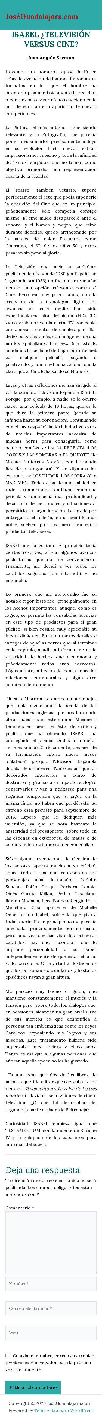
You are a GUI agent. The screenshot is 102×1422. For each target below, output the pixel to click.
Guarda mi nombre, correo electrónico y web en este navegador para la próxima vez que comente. (49, 1362)
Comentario (19, 1208)
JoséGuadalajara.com (41, 16)
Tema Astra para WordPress (64, 1410)
